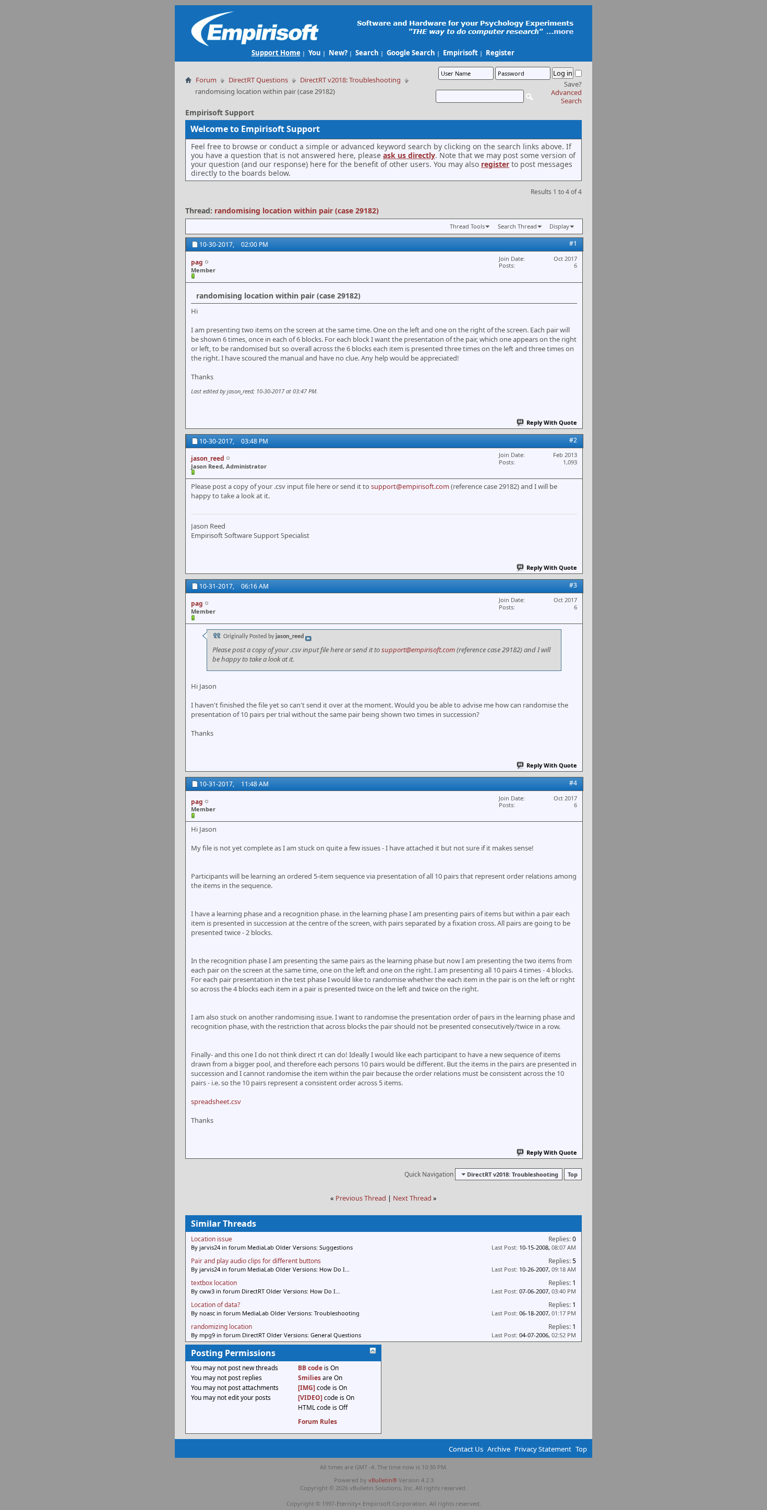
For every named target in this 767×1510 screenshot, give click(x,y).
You (314, 52)
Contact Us (466, 1449)
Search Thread (517, 226)
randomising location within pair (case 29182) (296, 210)
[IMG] (306, 1387)
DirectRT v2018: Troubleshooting (350, 80)
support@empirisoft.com (410, 486)
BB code (310, 1367)
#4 (573, 782)
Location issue (211, 1239)
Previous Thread (360, 1198)
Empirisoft (460, 52)
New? (338, 52)
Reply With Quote (551, 422)
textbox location (214, 1282)
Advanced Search (566, 96)
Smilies (309, 1377)
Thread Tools (467, 226)
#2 (573, 440)
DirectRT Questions (258, 80)
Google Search (411, 52)
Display (559, 226)
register (495, 164)
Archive (498, 1449)
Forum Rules (317, 1421)
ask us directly (409, 155)
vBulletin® (382, 1480)
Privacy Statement (542, 1449)
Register (500, 52)
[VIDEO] (310, 1397)
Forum (206, 80)
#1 (573, 243)
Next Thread (412, 1198)
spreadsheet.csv (216, 1101)
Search (367, 52)
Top (573, 1174)
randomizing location (221, 1326)
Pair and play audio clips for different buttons (256, 1260)
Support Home (276, 52)
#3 (573, 585)
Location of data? (215, 1304)
